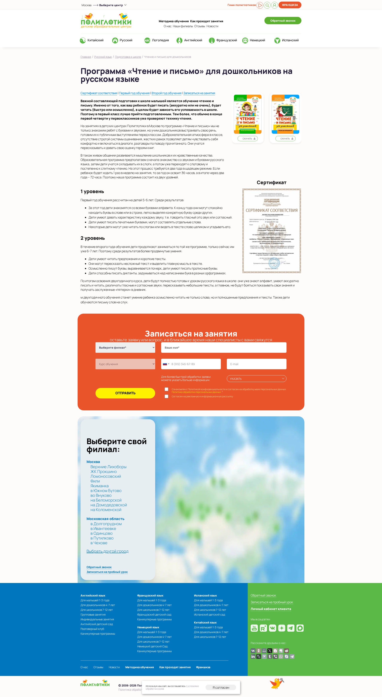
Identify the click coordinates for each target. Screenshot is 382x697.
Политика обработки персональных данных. (196, 392)
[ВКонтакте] (253, 650)
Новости (212, 26)
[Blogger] (275, 650)
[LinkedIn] (253, 656)
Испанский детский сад (209, 614)
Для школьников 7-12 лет (97, 610)
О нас (168, 26)
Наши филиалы (183, 26)
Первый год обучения (134, 93)
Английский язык (93, 595)
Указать (236, 379)
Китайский (95, 40)
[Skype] (286, 656)
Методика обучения (174, 21)
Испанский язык (205, 595)
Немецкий (257, 40)
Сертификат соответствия (99, 93)
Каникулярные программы (98, 633)
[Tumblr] (269, 656)
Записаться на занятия (199, 93)
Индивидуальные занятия (97, 619)
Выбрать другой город (108, 551)
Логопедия (160, 40)
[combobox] (166, 364)
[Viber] (275, 656)
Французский (226, 40)
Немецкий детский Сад (152, 646)
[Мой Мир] (264, 650)
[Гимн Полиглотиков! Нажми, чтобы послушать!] (259, 5)
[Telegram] (292, 656)
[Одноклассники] (258, 650)
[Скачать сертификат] (271, 230)
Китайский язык (205, 622)
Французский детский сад (154, 614)
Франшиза (290, 5)
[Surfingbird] (264, 656)
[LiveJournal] (258, 656)
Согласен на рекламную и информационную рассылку (202, 396)
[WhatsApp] (281, 656)
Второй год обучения (166, 93)
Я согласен (221, 687)
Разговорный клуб (92, 629)
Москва (87, 5)
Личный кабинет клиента (271, 609)
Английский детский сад (97, 624)
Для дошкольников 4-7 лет (98, 605)
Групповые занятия (93, 614)
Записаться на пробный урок (107, 572)
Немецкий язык (148, 627)
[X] (269, 650)
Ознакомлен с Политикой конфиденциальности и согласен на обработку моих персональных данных (229, 391)
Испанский (290, 40)
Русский (126, 40)
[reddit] (286, 650)
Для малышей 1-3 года (95, 600)
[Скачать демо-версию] (248, 118)
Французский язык (150, 595)
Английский (193, 40)
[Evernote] (281, 650)
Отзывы (199, 26)
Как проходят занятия (206, 21)
